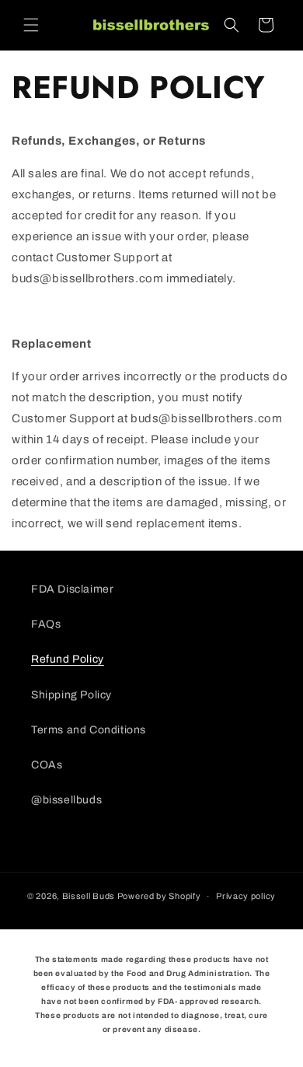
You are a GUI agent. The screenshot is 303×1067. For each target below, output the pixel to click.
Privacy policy (246, 896)
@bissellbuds (66, 800)
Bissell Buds (88, 896)
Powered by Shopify (159, 896)
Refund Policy (67, 659)
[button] (31, 25)
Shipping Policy (71, 695)
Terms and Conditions (88, 730)
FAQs (46, 624)
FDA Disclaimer (72, 589)
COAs (46, 765)
